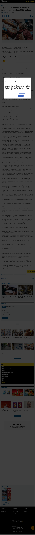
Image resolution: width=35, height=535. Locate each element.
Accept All (21, 95)
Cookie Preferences (12, 95)
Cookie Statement (22, 93)
